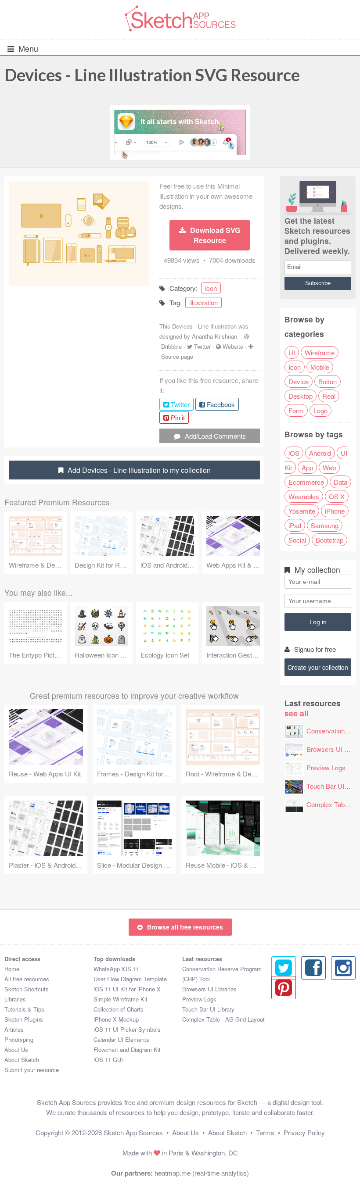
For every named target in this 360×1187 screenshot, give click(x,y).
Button (327, 381)
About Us (16, 1049)
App (307, 467)
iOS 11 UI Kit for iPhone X (127, 989)
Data (340, 481)
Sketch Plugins (23, 1019)
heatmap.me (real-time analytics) (202, 1172)
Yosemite (301, 510)
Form (296, 410)
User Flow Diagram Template (130, 979)
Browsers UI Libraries (209, 989)
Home (11, 969)
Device (298, 381)
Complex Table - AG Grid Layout (223, 1019)
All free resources (26, 979)
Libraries (15, 999)
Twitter (202, 346)
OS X (337, 496)
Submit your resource (31, 1069)
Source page (177, 356)
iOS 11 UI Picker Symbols (127, 1029)
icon (211, 288)
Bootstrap (329, 539)
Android (320, 453)
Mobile (319, 367)
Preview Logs (326, 767)
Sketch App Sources (133, 1132)
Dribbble (171, 346)
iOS (293, 453)
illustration (203, 302)
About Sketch (21, 1059)
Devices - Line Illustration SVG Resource (152, 74)
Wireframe (320, 352)
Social (297, 539)
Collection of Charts (119, 1009)
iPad (294, 525)
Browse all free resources (185, 926)
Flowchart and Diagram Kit (127, 1049)
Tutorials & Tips (24, 1009)
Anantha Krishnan (214, 336)
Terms (265, 1132)
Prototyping (18, 1039)
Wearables (303, 496)
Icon (294, 367)
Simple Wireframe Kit (121, 999)
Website (233, 346)
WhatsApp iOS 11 (116, 969)
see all (296, 713)
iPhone (335, 510)
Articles (14, 1029)
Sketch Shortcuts (26, 989)
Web (329, 467)
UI (291, 352)
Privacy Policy (304, 1132)
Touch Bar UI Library (208, 1009)
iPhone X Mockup (116, 1019)
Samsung (324, 525)
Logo (320, 410)
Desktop (300, 395)
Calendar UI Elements (121, 1039)
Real (328, 395)
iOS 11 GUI (108, 1059)
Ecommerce (306, 481)
